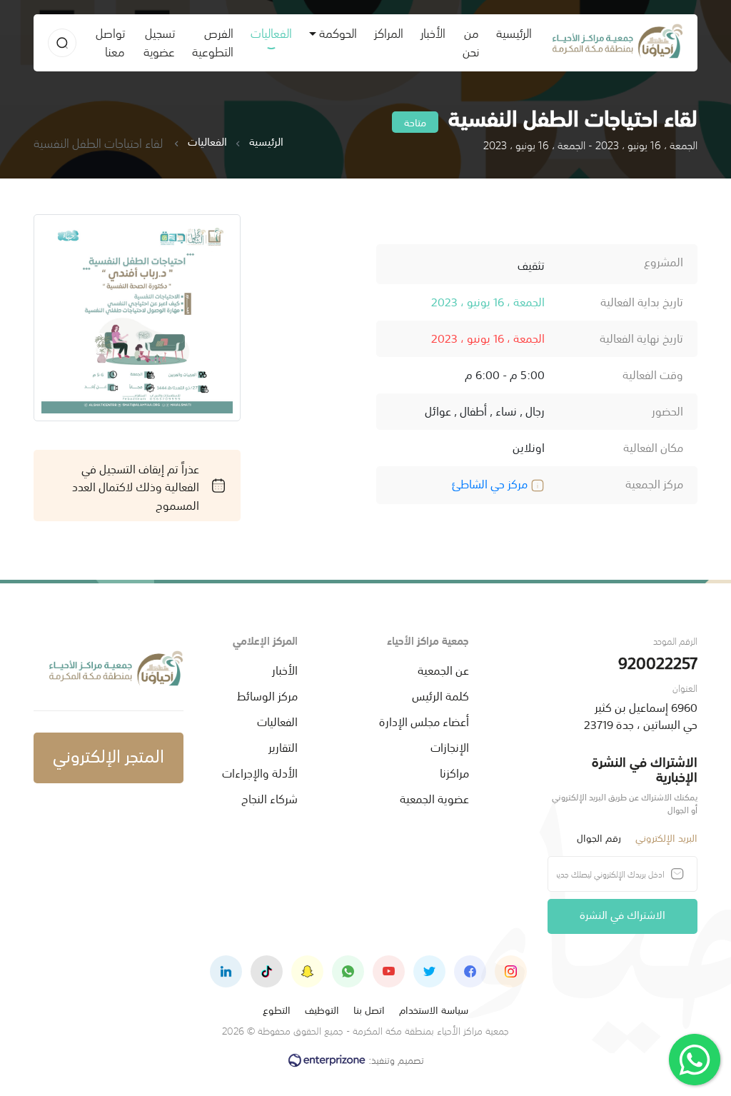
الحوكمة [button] (338, 32)
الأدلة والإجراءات (260, 771)
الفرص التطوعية (212, 41)
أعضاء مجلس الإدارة (424, 720)
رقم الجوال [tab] (599, 837)
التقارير (283, 746)
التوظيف (322, 1009)
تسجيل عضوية (159, 41)
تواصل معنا (110, 41)
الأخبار (432, 32)
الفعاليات (271, 32)
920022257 (657, 661)
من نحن (471, 41)
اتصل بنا (369, 1009)
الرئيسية (510, 32)
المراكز (388, 32)
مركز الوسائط (267, 694)
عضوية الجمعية (434, 797)
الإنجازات (449, 746)
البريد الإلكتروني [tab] (666, 837)
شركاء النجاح (269, 797)
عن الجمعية (443, 669)
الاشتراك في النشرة (622, 913)
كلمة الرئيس (440, 694)
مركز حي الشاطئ (491, 482)
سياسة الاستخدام (433, 1009)
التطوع (277, 1009)
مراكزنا (454, 771)
